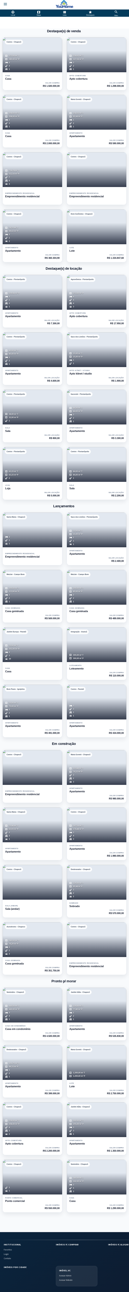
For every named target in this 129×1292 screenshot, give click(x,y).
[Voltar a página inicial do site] (64, 4)
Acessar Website (65, 1280)
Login (6, 1254)
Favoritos (8, 1249)
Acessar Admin (65, 1275)
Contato (7, 1258)
